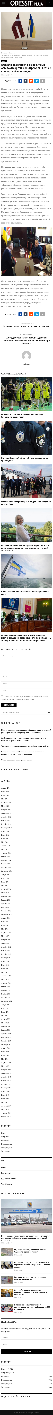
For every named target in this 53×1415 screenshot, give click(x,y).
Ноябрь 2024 (5, 864)
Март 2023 (5, 936)
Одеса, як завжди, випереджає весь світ (16, 759)
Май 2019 (4, 1102)
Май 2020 (4, 1059)
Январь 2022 (5, 986)
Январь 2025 (5, 856)
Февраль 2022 (6, 983)
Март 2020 (5, 1066)
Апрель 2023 (6, 932)
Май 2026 (4, 799)
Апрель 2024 (6, 889)
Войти (3, 1167)
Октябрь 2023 (6, 911)
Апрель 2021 (6, 1019)
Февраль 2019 (6, 1113)
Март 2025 (5, 849)
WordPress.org (6, 1184)
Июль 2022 (5, 965)
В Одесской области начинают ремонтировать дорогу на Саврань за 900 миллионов (32, 1307)
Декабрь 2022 (6, 947)
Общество (5, 1136)
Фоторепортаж (6, 1147)
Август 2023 (5, 918)
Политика (5, 1140)
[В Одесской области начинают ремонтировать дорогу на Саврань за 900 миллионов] (7, 1308)
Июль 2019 (5, 1095)
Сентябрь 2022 (6, 957)
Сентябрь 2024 (6, 871)
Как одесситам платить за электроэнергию (26, 326)
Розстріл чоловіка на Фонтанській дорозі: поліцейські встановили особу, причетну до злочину (22, 753)
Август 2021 (5, 1005)
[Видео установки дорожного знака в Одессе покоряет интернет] (7, 1252)
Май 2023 (4, 929)
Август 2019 (5, 1091)
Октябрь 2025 (6, 824)
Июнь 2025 (5, 838)
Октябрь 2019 (6, 1084)
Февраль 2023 (6, 939)
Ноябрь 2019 (5, 1080)
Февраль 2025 (6, 853)
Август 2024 (5, 874)
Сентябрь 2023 (6, 914)
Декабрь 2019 (6, 1077)
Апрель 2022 (6, 976)
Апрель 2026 (6, 802)
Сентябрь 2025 (6, 828)
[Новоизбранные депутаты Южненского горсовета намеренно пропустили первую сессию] (7, 1265)
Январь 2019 (5, 1117)
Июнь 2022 (5, 968)
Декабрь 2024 (6, 860)
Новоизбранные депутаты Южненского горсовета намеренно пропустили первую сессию (32, 1265)
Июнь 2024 (5, 882)
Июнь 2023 (5, 925)
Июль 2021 (5, 1008)
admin (26, 364)
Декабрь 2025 (6, 817)
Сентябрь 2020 (6, 1044)
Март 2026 (5, 806)
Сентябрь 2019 (6, 1088)
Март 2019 (5, 1109)
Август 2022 (5, 961)
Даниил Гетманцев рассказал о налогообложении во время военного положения (30, 1292)
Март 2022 (5, 979)
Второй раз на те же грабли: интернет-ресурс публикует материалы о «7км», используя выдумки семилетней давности (25, 1238)
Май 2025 (4, 842)
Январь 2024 (5, 900)
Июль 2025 (5, 835)
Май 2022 (4, 972)
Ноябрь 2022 (5, 950)
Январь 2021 (5, 1030)
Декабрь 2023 (6, 903)
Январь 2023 (5, 943)
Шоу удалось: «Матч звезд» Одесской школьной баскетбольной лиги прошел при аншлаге (26, 340)
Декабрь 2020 (6, 1033)
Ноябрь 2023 (5, 907)
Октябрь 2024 (6, 867)
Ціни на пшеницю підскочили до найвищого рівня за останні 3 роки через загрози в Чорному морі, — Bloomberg (26, 731)
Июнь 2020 (5, 1055)
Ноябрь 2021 (5, 994)
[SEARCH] (49, 712)
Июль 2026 (5, 791)
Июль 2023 (5, 921)
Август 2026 (5, 788)
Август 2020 (5, 1048)
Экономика (5, 1151)
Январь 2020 (5, 1073)
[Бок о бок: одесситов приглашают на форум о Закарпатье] (7, 1280)
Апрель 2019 (6, 1106)
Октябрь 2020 (6, 1041)
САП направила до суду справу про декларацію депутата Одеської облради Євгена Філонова (23, 739)
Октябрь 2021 (6, 997)
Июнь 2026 (5, 795)
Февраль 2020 (6, 1069)
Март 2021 (5, 1023)
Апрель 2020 (6, 1062)
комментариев (8, 1178)
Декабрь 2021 (6, 990)
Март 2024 (5, 893)
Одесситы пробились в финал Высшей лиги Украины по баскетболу (22, 415)
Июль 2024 (5, 878)
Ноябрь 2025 (5, 820)
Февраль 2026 (6, 809)
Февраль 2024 (6, 896)
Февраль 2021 (6, 1026)
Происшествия (6, 1144)
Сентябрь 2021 (6, 1001)
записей (6, 1173)
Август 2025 (5, 831)
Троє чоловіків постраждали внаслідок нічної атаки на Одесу (25, 746)
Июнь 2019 (5, 1098)
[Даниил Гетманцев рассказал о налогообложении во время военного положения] (7, 1293)
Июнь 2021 (5, 1012)
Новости (4, 61)
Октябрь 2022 (6, 954)
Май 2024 (4, 885)
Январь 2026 (5, 813)
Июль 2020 (5, 1051)
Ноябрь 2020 (5, 1037)
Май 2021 (4, 1015)
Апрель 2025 (6, 845)
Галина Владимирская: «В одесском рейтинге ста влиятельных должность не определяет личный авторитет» (25, 548)
